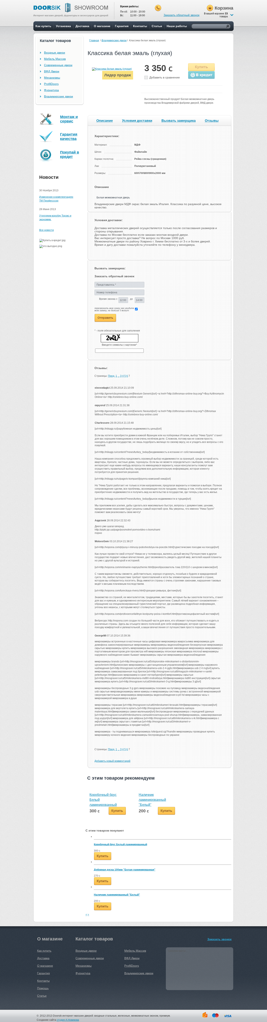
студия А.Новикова (68, 1019)
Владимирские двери (114, 40)
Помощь (43, 988)
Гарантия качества (68, 136)
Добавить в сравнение (164, 77)
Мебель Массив (55, 58)
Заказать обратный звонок (181, 15)
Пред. (111, 375)
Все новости (46, 230)
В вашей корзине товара (216, 15)
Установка (63, 26)
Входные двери (54, 52)
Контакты (140, 26)
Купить (201, 67)
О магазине (102, 26)
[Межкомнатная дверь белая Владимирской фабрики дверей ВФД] (112, 68)
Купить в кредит (201, 75)
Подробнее (102, 856)
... (119, 375)
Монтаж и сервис (69, 119)
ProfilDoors (51, 84)
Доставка (82, 26)
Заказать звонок (219, 939)
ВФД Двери (51, 71)
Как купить (43, 26)
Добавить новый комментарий (112, 761)
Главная (94, 40)
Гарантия (121, 26)
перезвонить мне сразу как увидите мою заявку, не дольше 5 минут (114, 309)
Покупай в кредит (69, 154)
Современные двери (58, 65)
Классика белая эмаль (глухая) (130, 53)
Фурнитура (51, 90)
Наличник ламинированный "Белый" (152, 800)
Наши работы (177, 26)
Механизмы (52, 77)
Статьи (157, 26)
